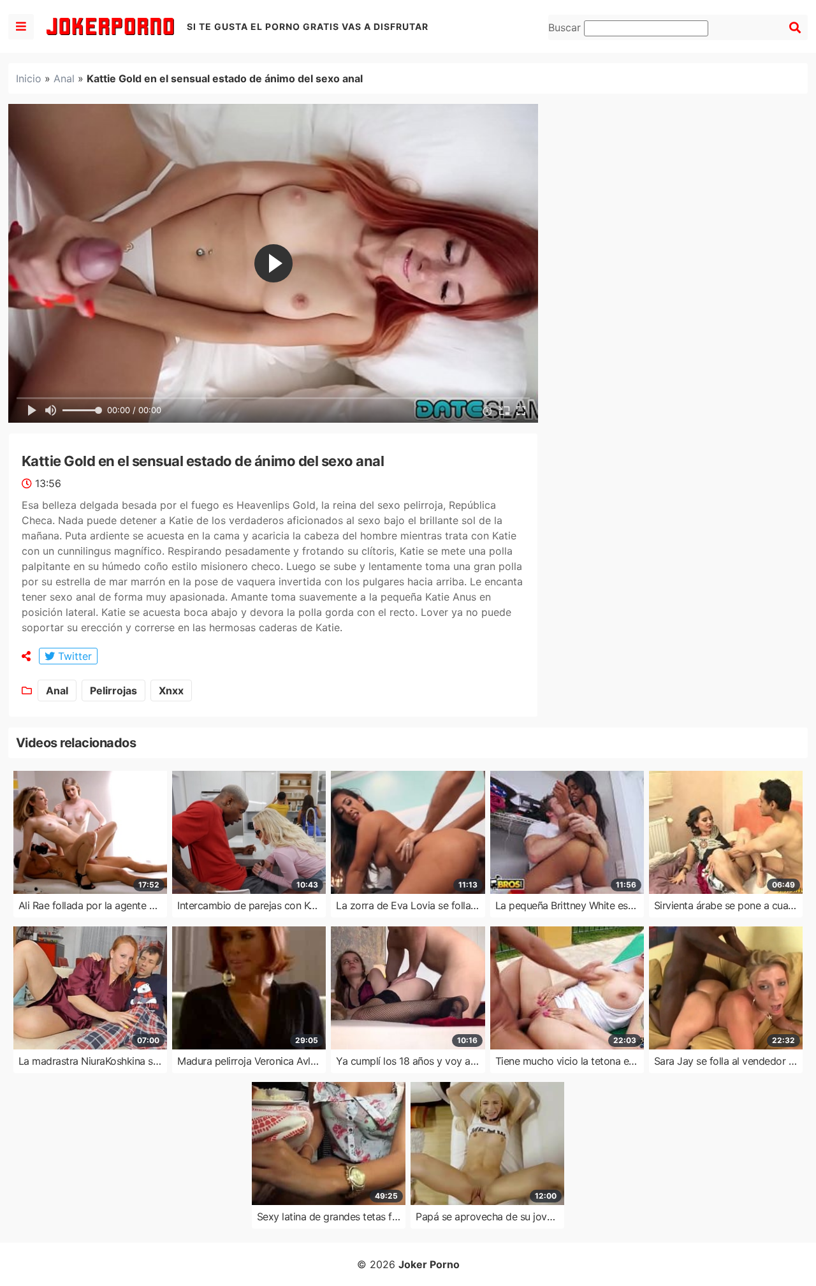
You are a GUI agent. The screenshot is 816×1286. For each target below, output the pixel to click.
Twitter (73, 656)
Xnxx (171, 690)
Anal (64, 78)
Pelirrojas (113, 690)
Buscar (566, 27)
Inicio (28, 78)
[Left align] (21, 27)
